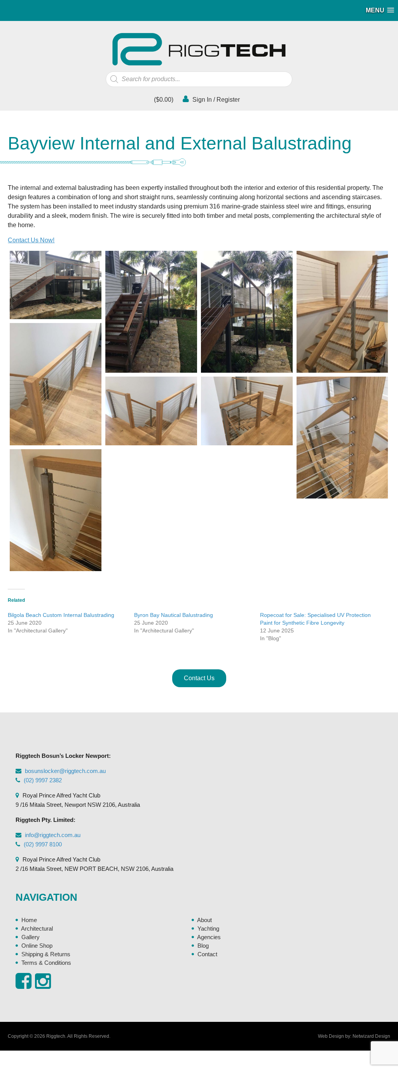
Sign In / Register (215, 99)
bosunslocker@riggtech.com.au (65, 771)
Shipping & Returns (45, 954)
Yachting (208, 928)
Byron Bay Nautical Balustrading (173, 615)
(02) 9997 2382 (43, 780)
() (162, 99)
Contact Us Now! (31, 240)
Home (29, 920)
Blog (203, 945)
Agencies (209, 937)
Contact (207, 954)
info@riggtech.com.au (52, 835)
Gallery (30, 937)
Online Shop (36, 945)
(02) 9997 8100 (43, 844)
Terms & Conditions (46, 962)
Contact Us (199, 678)
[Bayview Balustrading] (55, 285)
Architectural (37, 928)
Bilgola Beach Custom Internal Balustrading (61, 615)
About (204, 920)
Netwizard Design (371, 1036)
